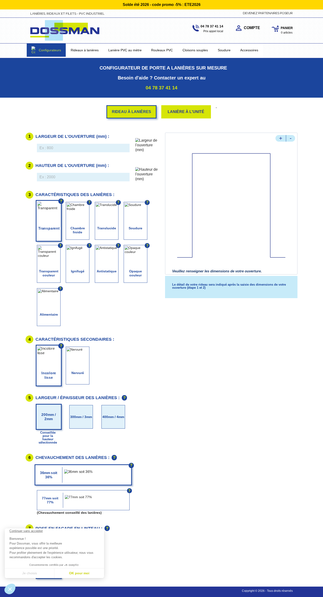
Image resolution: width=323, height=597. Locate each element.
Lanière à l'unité (186, 112)
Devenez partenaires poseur (268, 13)
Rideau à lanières (131, 112)
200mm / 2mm (48, 416)
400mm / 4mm (113, 417)
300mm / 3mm (81, 417)
